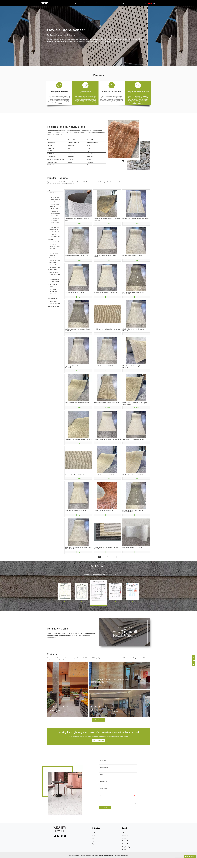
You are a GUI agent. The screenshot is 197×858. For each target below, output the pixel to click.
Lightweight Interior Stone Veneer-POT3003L (75, 366)
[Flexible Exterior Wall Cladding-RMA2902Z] (107, 314)
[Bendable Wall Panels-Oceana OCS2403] (78, 240)
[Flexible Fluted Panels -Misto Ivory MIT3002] (107, 424)
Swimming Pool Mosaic (55, 241)
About (93, 838)
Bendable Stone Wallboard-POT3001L (76, 510)
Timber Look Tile (55, 215)
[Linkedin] (58, 836)
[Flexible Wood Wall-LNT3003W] (136, 240)
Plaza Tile (53, 202)
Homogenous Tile (55, 236)
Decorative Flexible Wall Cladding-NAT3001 (78, 439)
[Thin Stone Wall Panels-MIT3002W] (136, 424)
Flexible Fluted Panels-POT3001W (133, 475)
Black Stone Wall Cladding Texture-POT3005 (133, 366)
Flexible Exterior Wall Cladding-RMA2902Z (107, 329)
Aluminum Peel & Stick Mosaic (56, 264)
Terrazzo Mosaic (53, 258)
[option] (98, 593)
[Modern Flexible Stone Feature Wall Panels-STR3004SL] (78, 314)
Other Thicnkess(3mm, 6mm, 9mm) (56, 272)
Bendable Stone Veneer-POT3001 (104, 475)
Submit (105, 807)
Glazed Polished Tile (56, 222)
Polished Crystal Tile (56, 227)
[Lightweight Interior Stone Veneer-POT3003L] (78, 351)
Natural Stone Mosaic (54, 246)
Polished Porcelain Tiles (57, 232)
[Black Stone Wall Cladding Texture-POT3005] (136, 351)
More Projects (98, 720)
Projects (94, 841)
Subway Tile (54, 220)
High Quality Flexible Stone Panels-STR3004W (133, 293)
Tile (49, 190)
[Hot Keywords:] (145, 3)
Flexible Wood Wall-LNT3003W (132, 255)
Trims (50, 296)
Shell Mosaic (52, 244)
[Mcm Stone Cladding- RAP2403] (136, 532)
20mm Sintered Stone (54, 277)
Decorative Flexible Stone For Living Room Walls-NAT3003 (78, 547)
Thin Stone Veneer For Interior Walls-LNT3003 (105, 256)
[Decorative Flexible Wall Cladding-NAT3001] (78, 424)
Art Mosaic (52, 255)
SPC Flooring (52, 286)
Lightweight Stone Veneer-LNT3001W (105, 292)
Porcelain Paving (55, 204)
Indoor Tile (52, 206)
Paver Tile (53, 195)
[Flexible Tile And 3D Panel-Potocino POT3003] (136, 314)
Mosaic (50, 239)
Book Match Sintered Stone (56, 279)
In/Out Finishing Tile (56, 197)
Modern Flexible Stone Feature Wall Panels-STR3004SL (78, 329)
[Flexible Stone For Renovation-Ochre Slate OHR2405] (107, 203)
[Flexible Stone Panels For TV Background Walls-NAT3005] (136, 387)
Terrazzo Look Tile (55, 213)
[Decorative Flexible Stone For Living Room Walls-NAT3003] (78, 532)
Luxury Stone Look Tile (56, 225)
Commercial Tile (53, 229)
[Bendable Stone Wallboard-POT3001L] (78, 495)
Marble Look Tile (55, 209)
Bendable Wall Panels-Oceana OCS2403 (77, 255)
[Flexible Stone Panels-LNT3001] (78, 277)
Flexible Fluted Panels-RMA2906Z (104, 510)
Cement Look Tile (55, 218)
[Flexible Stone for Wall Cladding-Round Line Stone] (107, 532)
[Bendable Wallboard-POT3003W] (107, 351)
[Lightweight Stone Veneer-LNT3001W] (107, 277)
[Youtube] (61, 836)
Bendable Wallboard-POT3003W (104, 366)
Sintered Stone (52, 270)
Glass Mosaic (52, 262)
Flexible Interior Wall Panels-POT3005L (77, 403)
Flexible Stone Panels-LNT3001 (74, 292)
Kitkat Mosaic (52, 248)
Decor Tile (125, 835)
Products (94, 835)
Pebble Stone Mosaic (54, 267)
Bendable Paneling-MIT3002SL (74, 475)
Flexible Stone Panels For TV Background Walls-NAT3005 (135, 403)
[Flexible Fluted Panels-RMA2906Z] (107, 495)
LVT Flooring (52, 289)
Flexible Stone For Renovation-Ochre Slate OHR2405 (107, 219)
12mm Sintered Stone (54, 274)
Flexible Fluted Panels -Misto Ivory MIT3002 (107, 439)
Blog (93, 844)
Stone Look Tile (54, 211)
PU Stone (125, 849)
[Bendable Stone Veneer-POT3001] (107, 460)
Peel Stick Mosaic (54, 253)
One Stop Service (53, 306)
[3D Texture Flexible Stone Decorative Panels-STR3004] (136, 495)
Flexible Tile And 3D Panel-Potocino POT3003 (133, 329)
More (51, 714)
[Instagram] (65, 836)
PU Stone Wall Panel (54, 303)
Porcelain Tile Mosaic (54, 260)
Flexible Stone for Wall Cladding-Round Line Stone (106, 547)
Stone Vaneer (52, 293)
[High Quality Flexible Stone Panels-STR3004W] (136, 277)
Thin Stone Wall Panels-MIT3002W (133, 439)
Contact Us (95, 847)
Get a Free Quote (98, 740)
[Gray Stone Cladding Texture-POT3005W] (107, 387)
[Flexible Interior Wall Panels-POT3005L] (78, 387)
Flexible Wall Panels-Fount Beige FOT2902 (135, 218)
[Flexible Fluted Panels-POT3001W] (136, 460)
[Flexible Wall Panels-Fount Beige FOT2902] (136, 203)
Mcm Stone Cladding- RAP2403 (132, 547)
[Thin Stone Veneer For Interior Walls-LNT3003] (107, 240)
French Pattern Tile (55, 199)
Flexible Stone (53, 301)
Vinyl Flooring (52, 284)
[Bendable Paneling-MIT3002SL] (78, 460)
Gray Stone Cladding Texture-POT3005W (106, 403)
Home (93, 832)
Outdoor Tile (52, 192)
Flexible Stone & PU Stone (55, 298)
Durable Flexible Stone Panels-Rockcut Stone (77, 219)
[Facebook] (55, 836)
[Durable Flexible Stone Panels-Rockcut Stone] (78, 203)
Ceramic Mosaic (53, 251)
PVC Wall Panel (53, 291)
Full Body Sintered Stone (55, 281)
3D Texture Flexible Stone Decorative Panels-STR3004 (133, 511)
